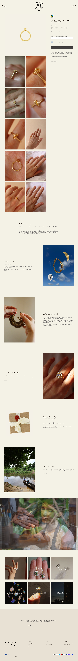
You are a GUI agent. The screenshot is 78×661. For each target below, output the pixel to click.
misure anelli (48, 641)
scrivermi (20, 269)
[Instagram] (5, 648)
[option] (39, 524)
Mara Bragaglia (31, 643)
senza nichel (48, 646)
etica (29, 644)
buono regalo (48, 643)
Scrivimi (5, 379)
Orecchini (39, 568)
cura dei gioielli (49, 644)
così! (65, 53)
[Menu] (2, 6)
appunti (29, 646)
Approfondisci (45, 473)
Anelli (16, 568)
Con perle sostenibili (39, 593)
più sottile (65, 56)
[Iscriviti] (49, 625)
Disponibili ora (62, 593)
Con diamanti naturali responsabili (62, 568)
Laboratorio (20, 266)
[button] (34, 546)
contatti (65, 646)
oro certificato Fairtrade (34, 226)
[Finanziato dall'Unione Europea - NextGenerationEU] (8, 654)
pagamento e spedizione (68, 643)
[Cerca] (5, 6)
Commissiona (62, 47)
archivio (29, 641)
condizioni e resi (67, 644)
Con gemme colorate (16, 593)
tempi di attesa (66, 641)
